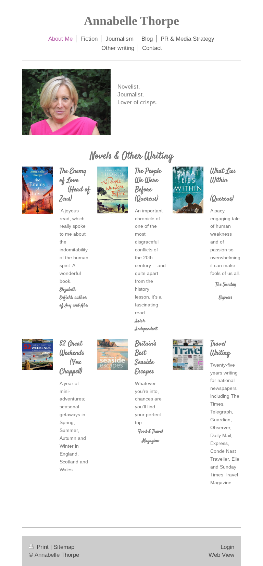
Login (227, 547)
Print (42, 547)
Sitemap (63, 547)
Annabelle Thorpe (131, 21)
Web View (221, 555)
